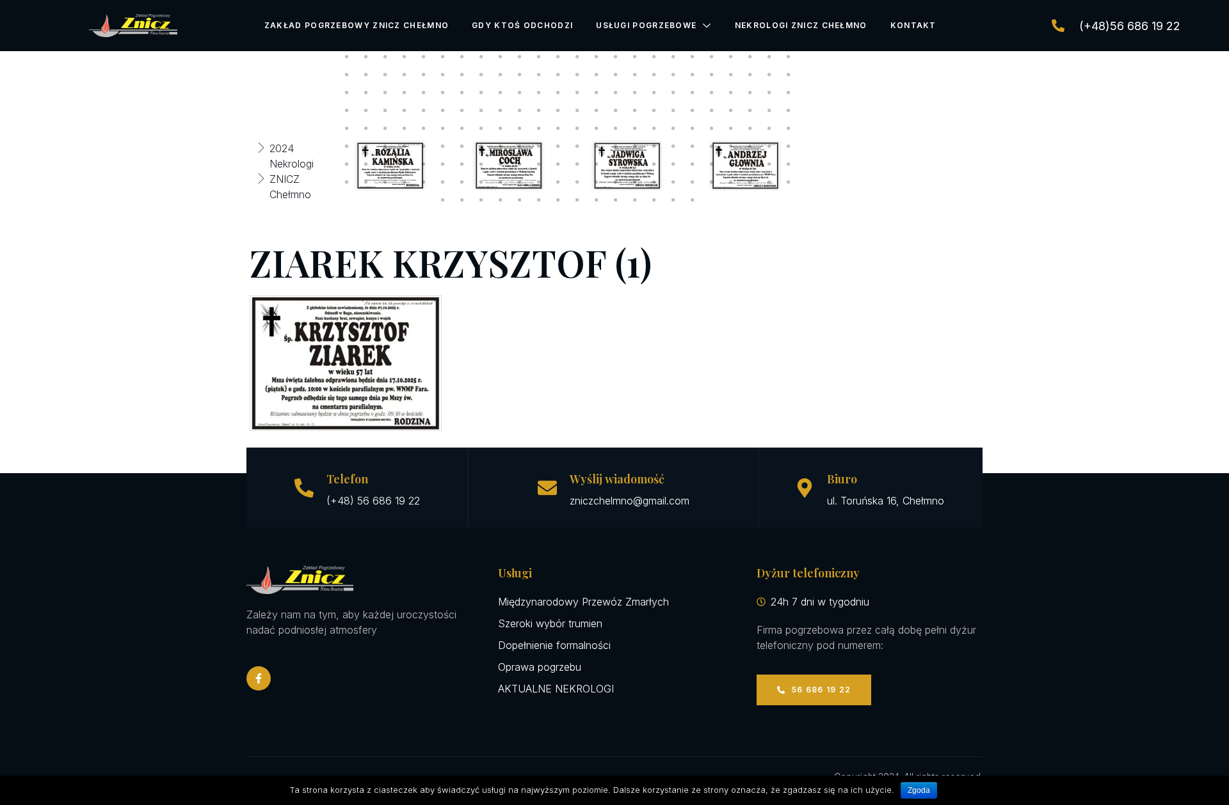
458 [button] (366, 146)
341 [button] (423, 57)
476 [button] (711, 146)
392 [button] (481, 92)
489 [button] (500, 164)
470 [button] (596, 146)
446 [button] (596, 128)
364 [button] (404, 74)
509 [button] (423, 182)
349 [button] (577, 57)
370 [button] (519, 74)
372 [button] (558, 74)
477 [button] (731, 146)
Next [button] (816, 166)
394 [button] (519, 92)
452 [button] (711, 128)
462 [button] (443, 146)
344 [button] (481, 57)
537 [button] (596, 200)
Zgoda (919, 790)
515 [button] (539, 182)
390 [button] (443, 92)
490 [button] (519, 164)
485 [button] (423, 164)
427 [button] (692, 110)
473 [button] (654, 146)
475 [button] (692, 146)
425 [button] (654, 110)
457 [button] (347, 146)
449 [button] (654, 128)
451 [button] (692, 128)
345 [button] (500, 57)
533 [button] (519, 200)
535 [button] (558, 200)
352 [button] (635, 57)
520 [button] (635, 182)
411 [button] (385, 110)
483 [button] (385, 164)
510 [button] (443, 182)
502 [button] (750, 164)
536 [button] (577, 200)
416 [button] (481, 110)
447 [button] (615, 128)
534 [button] (539, 200)
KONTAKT (913, 25)
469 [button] (577, 146)
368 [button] (481, 74)
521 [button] (654, 182)
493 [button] (577, 164)
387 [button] (385, 92)
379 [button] (692, 74)
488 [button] (481, 164)
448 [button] (635, 128)
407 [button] (769, 92)
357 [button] (731, 57)
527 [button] (769, 182)
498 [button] (673, 164)
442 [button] (519, 128)
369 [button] (500, 74)
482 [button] (366, 164)
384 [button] (788, 74)
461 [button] (423, 146)
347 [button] (539, 57)
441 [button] (500, 128)
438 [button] (443, 128)
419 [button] (539, 110)
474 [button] (673, 146)
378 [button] (673, 74)
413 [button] (423, 110)
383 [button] (769, 74)
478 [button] (750, 146)
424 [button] (635, 110)
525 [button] (731, 182)
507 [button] (385, 182)
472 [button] (635, 146)
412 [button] (404, 110)
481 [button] (347, 164)
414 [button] (443, 110)
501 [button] (731, 164)
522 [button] (673, 182)
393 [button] (500, 92)
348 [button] (558, 57)
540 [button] (654, 200)
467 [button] (539, 146)
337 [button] (347, 57)
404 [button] (711, 92)
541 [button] (673, 200)
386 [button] (366, 92)
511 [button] (462, 182)
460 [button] (404, 146)
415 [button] (462, 110)
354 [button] (673, 57)
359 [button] (769, 57)
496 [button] (635, 164)
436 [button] (404, 128)
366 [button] (443, 74)
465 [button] (500, 146)
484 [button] (404, 164)
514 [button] (519, 182)
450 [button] (673, 128)
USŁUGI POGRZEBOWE (646, 25)
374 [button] (596, 74)
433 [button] (347, 128)
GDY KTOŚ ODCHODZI (522, 25)
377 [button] (654, 74)
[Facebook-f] (258, 678)
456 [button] (788, 128)
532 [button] (500, 200)
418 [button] (519, 110)
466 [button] (519, 146)
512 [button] (481, 182)
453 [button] (731, 128)
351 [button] (615, 57)
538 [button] (615, 200)
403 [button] (692, 92)
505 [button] (347, 182)
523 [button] (692, 182)
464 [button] (481, 146)
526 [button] (750, 182)
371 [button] (539, 74)
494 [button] (596, 164)
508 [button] (404, 182)
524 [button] (711, 182)
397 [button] (577, 92)
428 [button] (711, 110)
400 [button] (635, 92)
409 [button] (347, 110)
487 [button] (462, 164)
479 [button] (769, 146)
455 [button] (769, 128)
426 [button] (673, 110)
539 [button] (635, 200)
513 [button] (500, 182)
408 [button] (788, 92)
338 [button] (366, 57)
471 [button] (615, 146)
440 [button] (481, 128)
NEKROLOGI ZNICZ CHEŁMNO (801, 25)
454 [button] (750, 128)
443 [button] (539, 128)
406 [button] (750, 92)
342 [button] (443, 57)
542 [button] (692, 200)
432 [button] (788, 110)
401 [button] (654, 92)
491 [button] (539, 164)
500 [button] (711, 164)
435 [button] (385, 128)
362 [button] (366, 74)
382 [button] (750, 74)
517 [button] (577, 182)
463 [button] (462, 146)
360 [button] (788, 57)
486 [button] (443, 164)
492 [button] (558, 164)
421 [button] (577, 110)
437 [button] (423, 128)
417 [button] (500, 110)
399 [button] (615, 92)
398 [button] (596, 92)
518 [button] (596, 182)
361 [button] (347, 74)
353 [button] (654, 57)
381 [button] (731, 74)
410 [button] (366, 110)
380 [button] (711, 74)
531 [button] (481, 200)
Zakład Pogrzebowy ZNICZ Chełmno (356, 25)
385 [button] (347, 92)
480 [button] (788, 146)
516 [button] (558, 182)
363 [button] (385, 74)
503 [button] (769, 164)
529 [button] (443, 200)
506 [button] (366, 182)
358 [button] (750, 57)
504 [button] (788, 164)
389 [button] (423, 92)
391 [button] (462, 92)
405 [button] (731, 92)
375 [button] (615, 74)
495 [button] (615, 164)
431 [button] (769, 110)
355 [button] (692, 57)
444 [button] (558, 128)
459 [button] (385, 146)
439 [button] (462, 128)
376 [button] (635, 74)
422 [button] (596, 110)
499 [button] (692, 164)
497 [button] (654, 164)
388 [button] (404, 92)
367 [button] (462, 74)
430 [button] (750, 110)
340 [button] (404, 57)
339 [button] (385, 57)
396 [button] (558, 92)
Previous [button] (318, 166)
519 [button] (615, 182)
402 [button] (673, 92)
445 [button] (577, 128)
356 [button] (711, 57)
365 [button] (423, 74)
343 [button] (462, 57)
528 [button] (788, 182)
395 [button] (539, 92)
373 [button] (577, 74)
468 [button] (558, 146)
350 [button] (596, 57)
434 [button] (366, 128)
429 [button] (731, 110)
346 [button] (519, 57)
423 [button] (615, 110)
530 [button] (462, 200)
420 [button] (558, 110)
